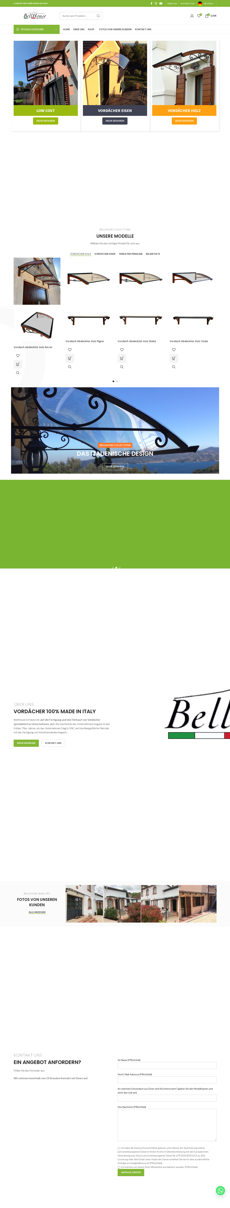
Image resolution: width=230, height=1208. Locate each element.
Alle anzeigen (37, 912)
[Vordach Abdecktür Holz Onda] (193, 277)
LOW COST (45, 110)
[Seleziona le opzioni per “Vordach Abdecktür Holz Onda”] (174, 358)
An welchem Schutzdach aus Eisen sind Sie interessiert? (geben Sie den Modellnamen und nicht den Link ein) (165, 1090)
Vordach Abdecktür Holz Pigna (85, 341)
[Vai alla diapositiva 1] (113, 381)
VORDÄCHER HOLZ (184, 110)
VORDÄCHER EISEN (115, 110)
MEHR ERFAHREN (45, 120)
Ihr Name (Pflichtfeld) (129, 1060)
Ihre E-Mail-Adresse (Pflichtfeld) (135, 1074)
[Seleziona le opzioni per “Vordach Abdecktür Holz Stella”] (122, 358)
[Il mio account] (192, 15)
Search (98, 16)
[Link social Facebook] (151, 3)
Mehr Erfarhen (26, 743)
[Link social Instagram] (156, 3)
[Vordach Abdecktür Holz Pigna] (89, 277)
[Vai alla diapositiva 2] (117, 381)
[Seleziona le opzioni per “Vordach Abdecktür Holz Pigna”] (70, 358)
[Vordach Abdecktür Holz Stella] (141, 277)
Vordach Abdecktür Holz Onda (189, 341)
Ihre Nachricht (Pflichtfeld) (132, 1106)
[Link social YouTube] (160, 3)
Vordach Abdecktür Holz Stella (137, 341)
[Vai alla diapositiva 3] (120, 568)
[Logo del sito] (35, 15)
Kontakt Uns (53, 743)
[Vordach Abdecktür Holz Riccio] (37, 280)
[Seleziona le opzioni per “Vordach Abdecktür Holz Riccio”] (18, 364)
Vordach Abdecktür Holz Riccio (33, 347)
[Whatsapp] (220, 1190)
